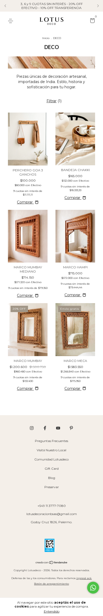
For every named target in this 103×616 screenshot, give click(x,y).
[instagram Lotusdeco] (32, 428)
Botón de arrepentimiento (51, 583)
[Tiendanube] (51, 563)
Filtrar (51, 101)
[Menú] (11, 21)
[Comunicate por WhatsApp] (93, 588)
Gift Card (52, 469)
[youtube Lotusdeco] (58, 428)
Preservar (51, 487)
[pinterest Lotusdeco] (71, 428)
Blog (51, 478)
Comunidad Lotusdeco (51, 459)
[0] (91, 21)
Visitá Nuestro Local (51, 450)
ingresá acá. (84, 578)
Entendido (51, 611)
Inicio (45, 38)
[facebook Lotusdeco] (45, 428)
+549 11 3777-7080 (52, 506)
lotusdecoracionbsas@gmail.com (51, 514)
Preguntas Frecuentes (51, 441)
